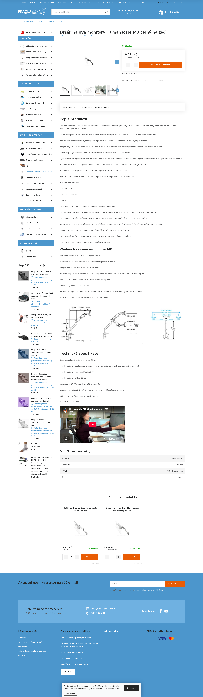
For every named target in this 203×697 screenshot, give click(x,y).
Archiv (68, 672)
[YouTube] (166, 611)
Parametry (85, 107)
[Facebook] (161, 611)
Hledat (106, 12)
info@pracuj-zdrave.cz (124, 2)
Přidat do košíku (161, 65)
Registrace (178, 2)
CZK (147, 2)
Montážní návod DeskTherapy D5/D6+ (76, 664)
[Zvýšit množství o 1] (136, 65)
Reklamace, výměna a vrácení (42, 2)
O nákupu (22, 2)
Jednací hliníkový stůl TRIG (71, 658)
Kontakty (106, 2)
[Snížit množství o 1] (128, 65)
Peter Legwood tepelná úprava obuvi (76, 638)
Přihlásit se (175, 584)
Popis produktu (68, 107)
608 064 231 (123, 11)
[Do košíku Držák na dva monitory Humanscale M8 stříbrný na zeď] (131, 557)
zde (117, 688)
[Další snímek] (117, 62)
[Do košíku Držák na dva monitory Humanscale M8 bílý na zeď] (89, 557)
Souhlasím (132, 688)
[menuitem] (36, 33)
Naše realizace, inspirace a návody (85, 2)
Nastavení (70, 693)
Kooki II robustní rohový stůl (72, 652)
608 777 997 (137, 11)
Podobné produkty (103, 107)
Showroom (62, 2)
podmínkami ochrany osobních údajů (148, 590)
